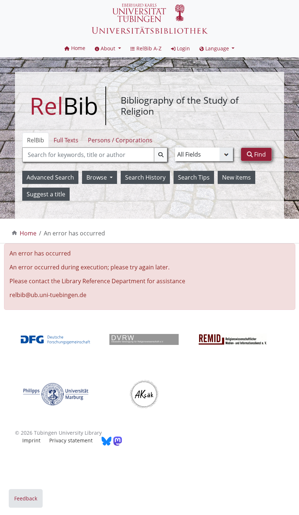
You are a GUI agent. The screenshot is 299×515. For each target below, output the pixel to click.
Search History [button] (145, 177)
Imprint (31, 440)
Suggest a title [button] (46, 194)
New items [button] (236, 177)
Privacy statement (71, 440)
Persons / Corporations (120, 140)
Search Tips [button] (194, 177)
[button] (108, 48)
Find (259, 154)
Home (28, 233)
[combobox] (94, 154)
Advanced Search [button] (50, 177)
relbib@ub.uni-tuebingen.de (47, 295)
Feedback (25, 498)
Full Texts (66, 140)
